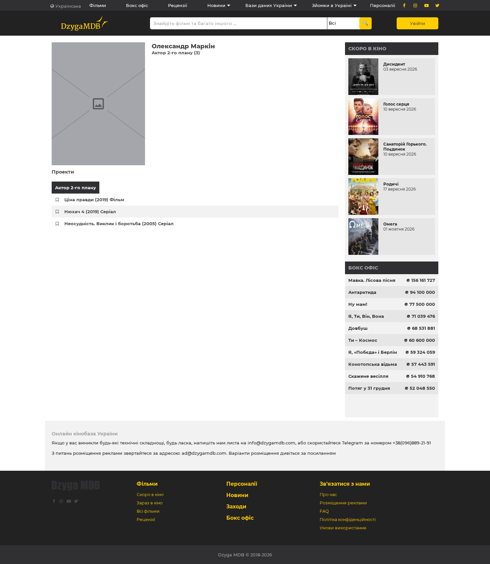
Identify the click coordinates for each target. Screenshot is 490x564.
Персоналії (382, 5)
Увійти (417, 23)
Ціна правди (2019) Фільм (94, 199)
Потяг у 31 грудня (369, 388)
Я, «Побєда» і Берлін (372, 352)
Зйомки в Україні (332, 5)
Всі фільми (148, 511)
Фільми (97, 5)
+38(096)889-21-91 (412, 442)
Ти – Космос (362, 340)
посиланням (321, 453)
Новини (216, 5)
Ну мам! (357, 304)
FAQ (324, 511)
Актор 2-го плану (75, 187)
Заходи (236, 506)
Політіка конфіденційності (348, 519)
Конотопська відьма (372, 364)
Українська (68, 6)
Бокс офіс (137, 5)
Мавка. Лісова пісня (371, 280)
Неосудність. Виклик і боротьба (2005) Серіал (119, 223)
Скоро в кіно (367, 49)
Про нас (328, 494)
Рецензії (177, 5)
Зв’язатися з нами (345, 484)
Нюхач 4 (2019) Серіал (90, 211)
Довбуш (358, 328)
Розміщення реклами (343, 502)
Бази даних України (268, 5)
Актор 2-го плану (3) (176, 52)
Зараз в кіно (150, 502)
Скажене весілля (368, 376)
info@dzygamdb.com (270, 442)
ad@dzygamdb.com (204, 453)
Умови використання (343, 527)
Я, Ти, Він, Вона (366, 316)
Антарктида (362, 292)
